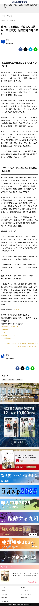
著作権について (6, 601)
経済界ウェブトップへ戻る (28, 346)
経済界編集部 (10, 43)
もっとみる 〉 (33, 582)
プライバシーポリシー (26, 594)
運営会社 (23, 587)
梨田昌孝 (11, 379)
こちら (16, 309)
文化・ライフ (7, 16)
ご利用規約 (4, 594)
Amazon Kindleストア (10, 326)
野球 (4, 379)
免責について (24, 597)
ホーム (3, 587)
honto (3, 332)
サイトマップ (24, 590)
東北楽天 (19, 379)
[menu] (2, 2)
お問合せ (4, 590)
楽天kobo (4, 329)
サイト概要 (4, 597)
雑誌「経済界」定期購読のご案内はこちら (22, 343)
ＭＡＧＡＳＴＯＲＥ (8, 335)
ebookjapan (6, 338)
